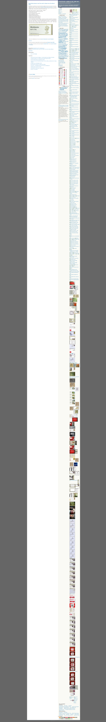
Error (61, 32)
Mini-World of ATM (66, 707)
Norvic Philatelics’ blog (73, 707)
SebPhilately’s (61, 708)
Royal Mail (63, 54)
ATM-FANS (70, 705)
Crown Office (65, 31)
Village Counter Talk (61, 710)
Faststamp (64, 32)
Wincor (64, 57)
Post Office (64, 51)
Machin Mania (61, 707)
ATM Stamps (65, 712)
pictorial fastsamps (62, 44)
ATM (60, 29)
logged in (33, 78)
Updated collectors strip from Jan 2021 (36, 66)
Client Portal (70, 5)
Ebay (59, 32)
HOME (64, 5)
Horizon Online (61, 39)
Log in (60, 6)
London (63, 40)
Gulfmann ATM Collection (75, 706)
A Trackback (31, 44)
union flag (61, 57)
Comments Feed (45, 43)
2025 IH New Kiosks (61, 60)
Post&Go (63, 47)
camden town (64, 30)
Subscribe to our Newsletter (62, 13)
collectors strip (60, 31)
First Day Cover (63, 34)
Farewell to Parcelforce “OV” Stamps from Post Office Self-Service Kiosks (41, 58)
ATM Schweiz (65, 705)
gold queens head (63, 36)
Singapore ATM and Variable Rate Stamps (69, 708)
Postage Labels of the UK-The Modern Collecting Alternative (64, 88)
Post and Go (62, 49)
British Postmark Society (75, 713)
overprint (64, 43)
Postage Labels (63, 48)
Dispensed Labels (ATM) (50, 42)
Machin (61, 42)
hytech (66, 39)
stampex (66, 56)
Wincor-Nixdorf (63, 58)
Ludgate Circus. (62, 41)
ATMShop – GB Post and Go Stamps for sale (65, 713)
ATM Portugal (61, 705)
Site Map (66, 5)
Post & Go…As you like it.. (34, 69)
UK (59, 57)
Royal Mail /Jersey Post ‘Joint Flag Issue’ (38, 48)
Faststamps (62, 33)
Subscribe (60, 5)
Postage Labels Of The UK (69, 1)
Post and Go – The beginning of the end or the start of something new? (40, 65)
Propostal (61, 52)
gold (63, 35)
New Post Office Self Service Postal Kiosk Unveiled (37, 59)
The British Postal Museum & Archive (70, 709)
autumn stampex (64, 29)
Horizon (61, 37)
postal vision (61, 49)
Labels (60, 40)
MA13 (67, 41)
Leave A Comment (53, 43)
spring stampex (61, 56)
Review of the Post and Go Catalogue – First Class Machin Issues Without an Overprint (42, 57)
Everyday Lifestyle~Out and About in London (65, 706)
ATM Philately (61, 712)
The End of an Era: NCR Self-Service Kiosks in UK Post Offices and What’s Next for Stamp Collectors (63, 24)
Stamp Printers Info (61, 709)
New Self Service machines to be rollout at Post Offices (38, 64)
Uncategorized (60, 65)
